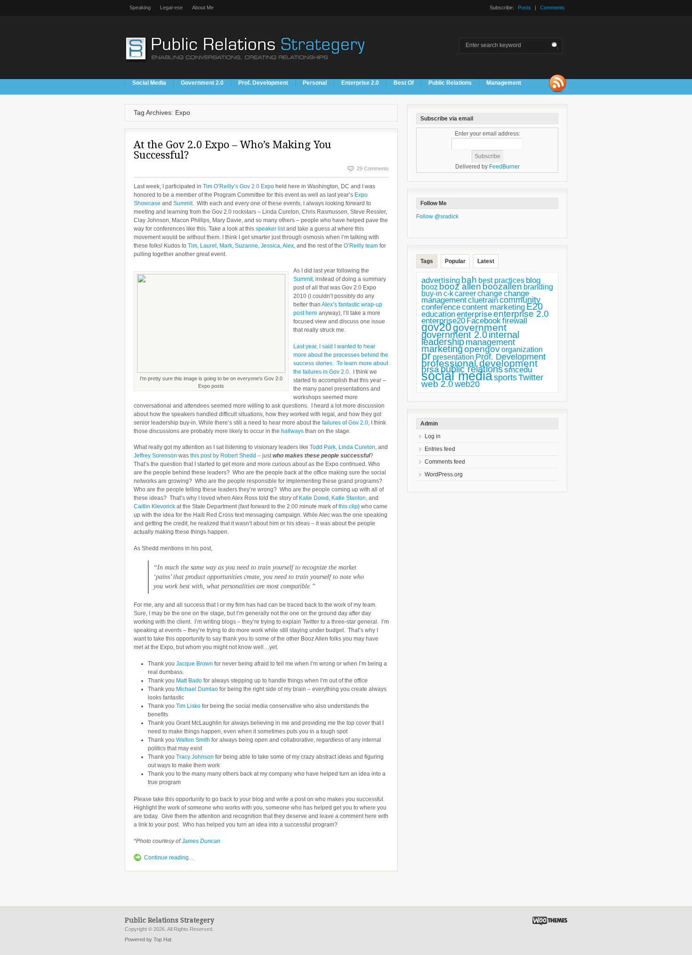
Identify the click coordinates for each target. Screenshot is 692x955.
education (438, 314)
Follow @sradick (437, 216)
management (490, 342)
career (465, 293)
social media (456, 376)
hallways (293, 431)
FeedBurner (504, 166)
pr (426, 356)
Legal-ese (171, 7)
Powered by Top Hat (148, 939)
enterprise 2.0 (521, 313)
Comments (552, 7)
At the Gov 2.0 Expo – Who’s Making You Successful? (232, 150)
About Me (203, 7)
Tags (426, 261)
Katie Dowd (314, 498)
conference (440, 307)
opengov (482, 349)
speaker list (270, 228)
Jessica (270, 245)
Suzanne (246, 245)
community (519, 300)
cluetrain (483, 300)
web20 (467, 384)
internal (504, 334)
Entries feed (440, 449)
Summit (183, 203)
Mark (225, 245)
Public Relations (450, 83)
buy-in (431, 293)
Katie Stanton (348, 498)
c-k (448, 293)
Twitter (530, 377)
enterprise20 (443, 320)
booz (429, 286)
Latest (485, 261)
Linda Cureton (356, 447)
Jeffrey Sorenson (155, 455)
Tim (192, 245)
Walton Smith (193, 740)
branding (538, 287)
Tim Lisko (188, 706)
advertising (440, 280)
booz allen (460, 286)
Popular (455, 261)
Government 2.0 (202, 83)
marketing (442, 349)
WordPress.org (444, 474)
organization (522, 349)
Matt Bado (189, 680)
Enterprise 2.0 (360, 83)
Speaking (140, 7)
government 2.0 (454, 334)
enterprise (474, 314)
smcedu (518, 369)
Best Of (404, 83)
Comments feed (445, 461)
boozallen (502, 286)
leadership (442, 342)
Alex (288, 245)
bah (469, 280)
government (480, 327)
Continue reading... (168, 857)
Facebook (484, 320)
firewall (514, 320)
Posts (524, 7)
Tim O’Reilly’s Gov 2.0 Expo (238, 186)
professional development (479, 363)
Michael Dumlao (197, 689)
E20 (534, 306)
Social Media (149, 83)
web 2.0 (437, 384)
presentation (453, 357)
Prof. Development (263, 83)
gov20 (436, 327)
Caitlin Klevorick (154, 506)
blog (533, 280)
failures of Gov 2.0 (345, 422)
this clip (348, 506)
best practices (501, 280)
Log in (433, 436)
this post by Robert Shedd (223, 455)
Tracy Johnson (195, 757)
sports (505, 377)
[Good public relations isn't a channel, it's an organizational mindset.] (247, 65)
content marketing (493, 307)
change (489, 293)
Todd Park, (323, 447)
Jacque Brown (194, 663)
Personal (315, 83)
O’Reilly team (361, 245)
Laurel (208, 245)
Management (503, 83)
